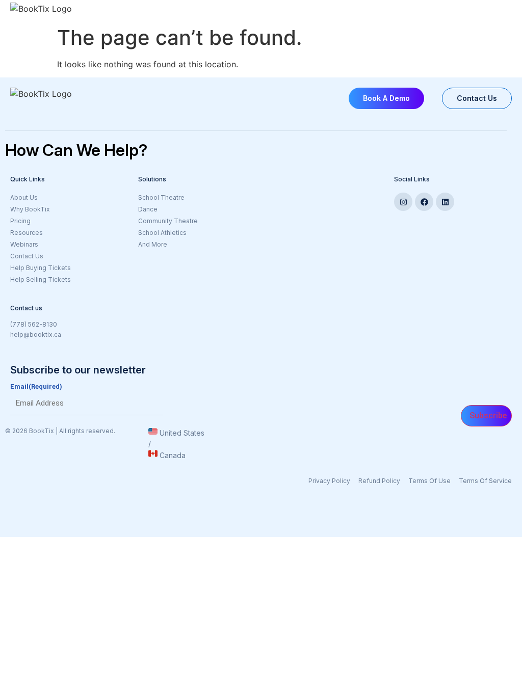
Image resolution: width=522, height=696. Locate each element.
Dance (148, 209)
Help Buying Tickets (40, 268)
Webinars (24, 244)
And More (152, 244)
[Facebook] (424, 202)
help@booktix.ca (35, 334)
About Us (24, 197)
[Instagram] (403, 202)
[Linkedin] (445, 202)
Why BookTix (30, 209)
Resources (26, 232)
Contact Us (26, 256)
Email (36, 386)
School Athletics (162, 232)
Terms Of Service (485, 481)
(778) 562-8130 (33, 324)
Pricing (20, 221)
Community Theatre (168, 221)
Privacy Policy (329, 481)
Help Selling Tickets (40, 279)
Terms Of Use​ (429, 481)
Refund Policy (379, 481)
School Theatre (161, 197)
